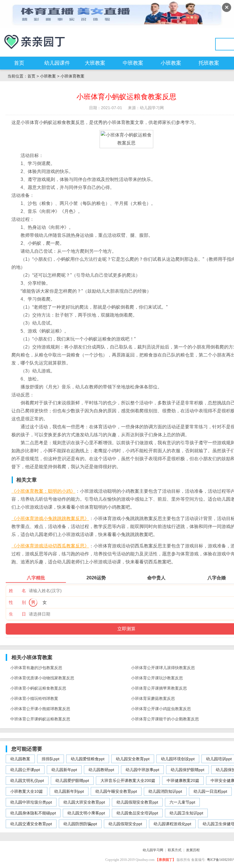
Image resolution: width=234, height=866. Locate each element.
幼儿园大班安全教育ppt (84, 802)
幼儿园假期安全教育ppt (137, 802)
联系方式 (174, 850)
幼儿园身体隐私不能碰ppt (33, 813)
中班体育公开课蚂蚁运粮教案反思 (40, 719)
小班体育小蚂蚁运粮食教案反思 (38, 688)
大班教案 (95, 63)
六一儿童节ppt (182, 802)
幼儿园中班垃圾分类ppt (31, 802)
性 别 (17, 602)
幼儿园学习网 (153, 850)
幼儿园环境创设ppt (178, 759)
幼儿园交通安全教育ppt (31, 824)
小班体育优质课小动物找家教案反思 (42, 678)
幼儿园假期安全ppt (125, 824)
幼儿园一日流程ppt (210, 791)
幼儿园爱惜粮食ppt (87, 759)
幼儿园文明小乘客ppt (86, 813)
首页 (19, 63)
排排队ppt (50, 759)
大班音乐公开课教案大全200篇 (127, 780)
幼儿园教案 (20, 759)
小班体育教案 (72, 76)
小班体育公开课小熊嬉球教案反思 (40, 708)
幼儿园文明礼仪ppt (27, 780)
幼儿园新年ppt (64, 769)
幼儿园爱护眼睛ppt (72, 780)
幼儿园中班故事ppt (142, 769)
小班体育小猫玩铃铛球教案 (34, 698)
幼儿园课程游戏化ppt (172, 824)
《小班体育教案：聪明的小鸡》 (43, 491)
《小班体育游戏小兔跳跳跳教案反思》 (50, 518)
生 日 (17, 614)
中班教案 (133, 63)
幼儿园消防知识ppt (165, 791)
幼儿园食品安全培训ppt (137, 813)
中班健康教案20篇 (183, 780)
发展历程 (193, 850)
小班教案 (171, 63)
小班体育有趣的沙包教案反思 (36, 667)
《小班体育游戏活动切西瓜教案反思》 (50, 545)
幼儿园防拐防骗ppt (80, 824)
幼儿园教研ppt (101, 769)
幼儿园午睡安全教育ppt (116, 791)
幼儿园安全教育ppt (133, 759)
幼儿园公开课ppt (25, 769)
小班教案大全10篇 (26, 791)
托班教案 (209, 63)
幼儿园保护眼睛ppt (187, 769)
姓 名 (17, 590)
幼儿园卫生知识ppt (186, 813)
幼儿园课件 (57, 63)
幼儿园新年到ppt (69, 791)
